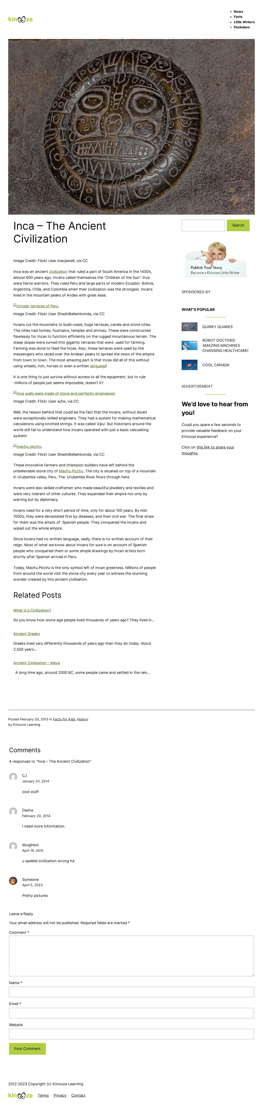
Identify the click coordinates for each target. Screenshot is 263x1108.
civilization (58, 271)
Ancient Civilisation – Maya (36, 663)
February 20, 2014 (36, 816)
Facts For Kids (64, 719)
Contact (78, 1095)
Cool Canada (215, 365)
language (98, 366)
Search (238, 225)
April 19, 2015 (32, 850)
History (82, 719)
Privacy (60, 1095)
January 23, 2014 (35, 781)
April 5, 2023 (32, 885)
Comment (19, 932)
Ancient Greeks (26, 634)
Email (15, 1004)
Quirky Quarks (217, 327)
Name (15, 983)
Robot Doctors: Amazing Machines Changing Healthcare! (225, 345)
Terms (43, 1095)
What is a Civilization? (32, 610)
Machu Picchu (71, 471)
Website (16, 1025)
